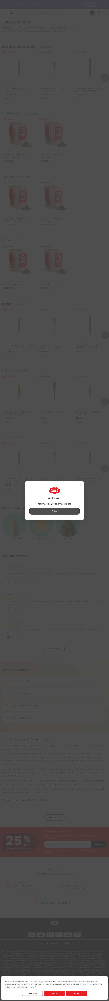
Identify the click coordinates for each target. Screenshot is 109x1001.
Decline (54, 993)
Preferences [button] (31, 987)
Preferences (32, 993)
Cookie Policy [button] (77, 984)
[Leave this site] (81, 484)
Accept (76, 993)
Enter (54, 511)
